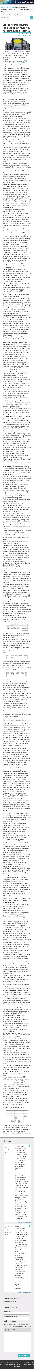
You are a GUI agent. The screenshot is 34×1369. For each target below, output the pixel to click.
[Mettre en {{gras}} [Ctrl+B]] (5, 1330)
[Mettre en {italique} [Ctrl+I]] (8, 1330)
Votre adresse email (10, 1316)
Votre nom (7, 1311)
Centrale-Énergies (25, 2)
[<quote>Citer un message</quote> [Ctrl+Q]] (14, 1330)
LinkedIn (18, 1365)
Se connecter (26, 1363)
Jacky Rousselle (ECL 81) (23, 35)
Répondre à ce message (24, 1222)
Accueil (3, 8)
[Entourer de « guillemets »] (16, 1330)
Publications (11, 8)
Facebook (9, 1365)
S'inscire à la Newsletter (9, 15)
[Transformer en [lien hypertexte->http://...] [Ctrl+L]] (11, 1330)
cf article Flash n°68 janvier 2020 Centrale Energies (17, 63)
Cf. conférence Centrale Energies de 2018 (16, 463)
